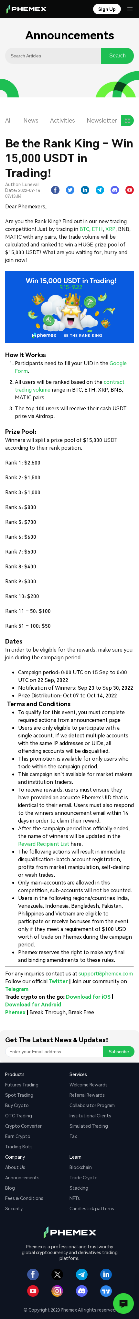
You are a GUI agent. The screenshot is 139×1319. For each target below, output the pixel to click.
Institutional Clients (90, 1115)
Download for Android (33, 1004)
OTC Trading (18, 1115)
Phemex (15, 1012)
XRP (110, 228)
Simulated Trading (89, 1126)
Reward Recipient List (43, 843)
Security (14, 1208)
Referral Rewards (87, 1095)
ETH (97, 228)
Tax (73, 1136)
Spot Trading (19, 1095)
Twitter (58, 981)
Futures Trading (21, 1084)
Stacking (79, 1188)
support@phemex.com (106, 973)
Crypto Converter (23, 1126)
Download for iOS (88, 996)
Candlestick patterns (92, 1208)
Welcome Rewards (89, 1084)
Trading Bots (19, 1146)
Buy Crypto (17, 1105)
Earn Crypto (17, 1136)
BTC (84, 228)
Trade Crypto (84, 1177)
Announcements (22, 1177)
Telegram (16, 988)
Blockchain (81, 1167)
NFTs (75, 1198)
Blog (10, 1188)
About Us (15, 1167)
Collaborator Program (92, 1105)
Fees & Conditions (24, 1198)
